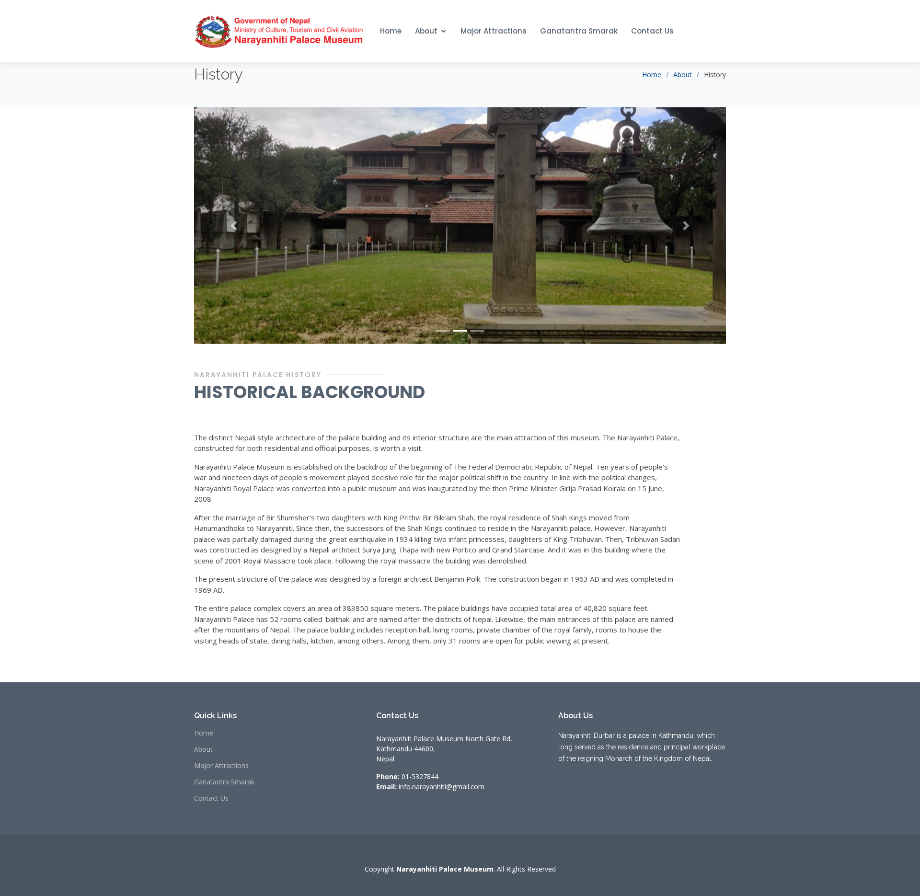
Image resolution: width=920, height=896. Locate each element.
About (426, 31)
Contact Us (652, 31)
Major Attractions (493, 31)
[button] (234, 225)
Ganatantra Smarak (579, 31)
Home (391, 31)
